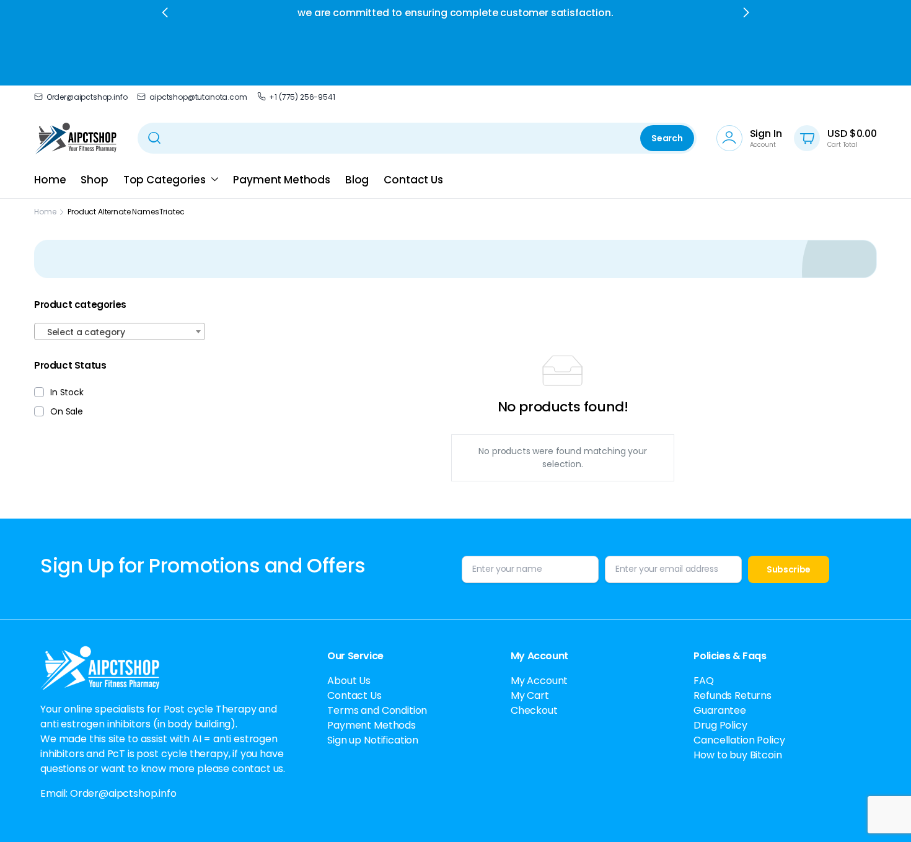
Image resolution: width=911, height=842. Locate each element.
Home (50, 179)
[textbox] (119, 332)
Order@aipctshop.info (86, 97)
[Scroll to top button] (883, 814)
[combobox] (119, 331)
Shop (94, 179)
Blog (357, 179)
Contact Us (413, 179)
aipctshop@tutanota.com (198, 97)
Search (666, 138)
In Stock (67, 392)
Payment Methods (281, 179)
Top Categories (164, 179)
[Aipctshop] (76, 138)
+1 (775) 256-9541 (302, 97)
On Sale (66, 411)
